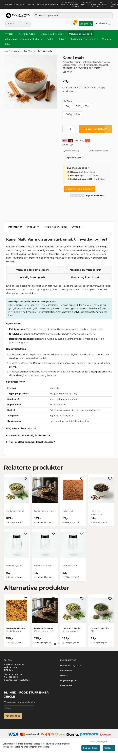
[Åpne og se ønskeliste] (103, 24)
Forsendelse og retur (70, 665)
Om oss (64, 675)
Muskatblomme (13, 631)
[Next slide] (109, 620)
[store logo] (18, 15)
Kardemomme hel (15, 511)
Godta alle (108, 748)
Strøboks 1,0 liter (70, 565)
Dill (92, 631)
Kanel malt (47, 51)
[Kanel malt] (30, 82)
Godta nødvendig (91, 748)
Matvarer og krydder (19, 51)
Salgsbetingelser (68, 680)
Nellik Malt (67, 511)
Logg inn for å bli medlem (79, 189)
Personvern (66, 670)
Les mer (67, 71)
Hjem (6, 51)
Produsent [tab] (33, 226)
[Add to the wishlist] (25, 478)
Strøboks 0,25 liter (43, 565)
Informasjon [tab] (15, 226)
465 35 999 (12, 677)
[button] (108, 129)
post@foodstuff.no (20, 680)
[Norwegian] (18, 23)
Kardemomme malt (43, 511)
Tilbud (8, 44)
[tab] (55, 644)
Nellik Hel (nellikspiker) (97, 512)
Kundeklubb (66, 685)
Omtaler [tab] (76, 226)
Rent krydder (35, 51)
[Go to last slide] (8, 620)
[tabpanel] (17, 620)
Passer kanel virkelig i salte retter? (30, 435)
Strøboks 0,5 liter (14, 565)
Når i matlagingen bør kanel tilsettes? (32, 442)
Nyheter (9, 34)
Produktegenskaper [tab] (55, 226)
